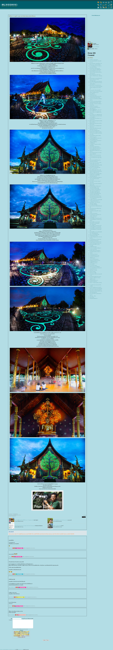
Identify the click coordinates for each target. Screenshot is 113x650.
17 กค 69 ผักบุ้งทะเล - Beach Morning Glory (60, 520)
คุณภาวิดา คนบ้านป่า (56, 533)
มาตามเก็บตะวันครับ (93, 265)
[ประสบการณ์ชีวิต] (108, 8)
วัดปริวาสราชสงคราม (93, 281)
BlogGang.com (20, 649)
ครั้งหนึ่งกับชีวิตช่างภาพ (94, 280)
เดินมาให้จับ (92, 297)
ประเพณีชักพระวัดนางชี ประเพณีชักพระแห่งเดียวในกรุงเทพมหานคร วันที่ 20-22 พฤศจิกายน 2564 (96, 171)
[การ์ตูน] (103, 8)
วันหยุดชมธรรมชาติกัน (94, 235)
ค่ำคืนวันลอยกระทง (93, 95)
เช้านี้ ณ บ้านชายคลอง (93, 213)
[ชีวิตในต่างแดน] (111, 8)
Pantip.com (2, 649)
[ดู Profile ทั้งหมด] (96, 46)
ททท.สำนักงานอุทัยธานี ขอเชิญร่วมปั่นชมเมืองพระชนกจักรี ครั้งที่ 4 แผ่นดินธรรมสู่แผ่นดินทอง (96, 291)
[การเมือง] (101, 5)
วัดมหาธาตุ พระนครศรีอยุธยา (95, 266)
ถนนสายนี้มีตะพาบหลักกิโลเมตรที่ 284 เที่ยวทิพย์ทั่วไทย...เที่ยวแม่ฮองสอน (95, 229)
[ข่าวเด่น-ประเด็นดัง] (101, 3)
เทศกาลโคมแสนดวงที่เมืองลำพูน (95, 208)
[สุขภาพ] (106, 8)
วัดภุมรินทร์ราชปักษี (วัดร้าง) (94, 146)
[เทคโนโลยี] (108, 3)
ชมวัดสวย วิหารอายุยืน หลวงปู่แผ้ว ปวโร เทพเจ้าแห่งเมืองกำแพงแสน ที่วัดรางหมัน (96, 133)
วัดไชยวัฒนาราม (93, 209)
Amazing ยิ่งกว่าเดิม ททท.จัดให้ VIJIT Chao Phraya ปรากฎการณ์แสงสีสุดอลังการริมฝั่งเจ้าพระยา (96, 91)
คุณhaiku (65, 533)
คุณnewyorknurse (11, 533)
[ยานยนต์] (111, 3)
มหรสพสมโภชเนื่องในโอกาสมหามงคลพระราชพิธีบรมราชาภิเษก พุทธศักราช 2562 (95, 277)
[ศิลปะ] (111, 5)
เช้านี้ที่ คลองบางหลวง (93, 262)
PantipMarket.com (7, 649)
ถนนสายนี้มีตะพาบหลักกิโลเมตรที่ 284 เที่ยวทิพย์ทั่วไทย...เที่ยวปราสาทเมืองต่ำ (96, 219)
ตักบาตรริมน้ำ (92, 264)
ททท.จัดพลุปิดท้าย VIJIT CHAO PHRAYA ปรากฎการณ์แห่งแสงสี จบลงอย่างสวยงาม (96, 72)
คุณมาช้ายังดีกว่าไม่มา (30, 533)
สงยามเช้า (92, 179)
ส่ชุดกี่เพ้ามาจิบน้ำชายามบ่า (95, 260)
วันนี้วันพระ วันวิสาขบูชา (94, 59)
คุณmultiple (24, 533)
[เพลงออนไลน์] (103, 5)
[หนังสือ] (108, 5)
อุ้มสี (11, 556)
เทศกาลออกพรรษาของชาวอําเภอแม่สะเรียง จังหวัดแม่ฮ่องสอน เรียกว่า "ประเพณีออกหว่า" (95, 197)
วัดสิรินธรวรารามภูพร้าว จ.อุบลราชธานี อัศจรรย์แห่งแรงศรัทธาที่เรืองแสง (95, 107)
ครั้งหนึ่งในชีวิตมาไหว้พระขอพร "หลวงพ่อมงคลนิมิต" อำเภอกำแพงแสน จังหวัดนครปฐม (95, 187)
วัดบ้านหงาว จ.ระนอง (93, 270)
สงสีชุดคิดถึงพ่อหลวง (94, 261)
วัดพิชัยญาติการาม (93, 217)
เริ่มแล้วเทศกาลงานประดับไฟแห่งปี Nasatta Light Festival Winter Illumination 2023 (96, 79)
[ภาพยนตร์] (103, 3)
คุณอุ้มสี (20, 533)
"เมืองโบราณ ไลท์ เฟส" (94, 254)
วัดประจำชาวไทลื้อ (93, 272)
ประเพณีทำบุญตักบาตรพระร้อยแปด (96, 81)
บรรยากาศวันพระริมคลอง (94, 259)
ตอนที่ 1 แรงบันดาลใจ (57, 525)
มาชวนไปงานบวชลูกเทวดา (94, 256)
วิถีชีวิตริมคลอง (92, 257)
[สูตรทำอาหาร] (98, 3)
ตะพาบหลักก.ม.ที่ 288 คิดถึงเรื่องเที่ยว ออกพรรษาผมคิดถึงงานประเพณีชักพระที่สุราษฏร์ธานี (95, 191)
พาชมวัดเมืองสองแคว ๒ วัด (94, 255)
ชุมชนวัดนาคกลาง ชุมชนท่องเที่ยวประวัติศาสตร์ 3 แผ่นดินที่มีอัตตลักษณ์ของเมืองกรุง (96, 175)
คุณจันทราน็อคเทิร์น (70, 533)
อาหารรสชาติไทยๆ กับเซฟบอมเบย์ (95, 267)
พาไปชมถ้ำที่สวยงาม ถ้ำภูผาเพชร (95, 239)
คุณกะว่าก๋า (17, 533)
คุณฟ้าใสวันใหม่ (37, 533)
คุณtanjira (50, 533)
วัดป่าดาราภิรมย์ (92, 271)
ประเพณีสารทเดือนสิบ (93, 204)
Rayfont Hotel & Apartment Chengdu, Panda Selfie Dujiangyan (25, 525)
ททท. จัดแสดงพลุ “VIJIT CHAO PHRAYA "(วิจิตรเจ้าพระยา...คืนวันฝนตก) (96, 76)
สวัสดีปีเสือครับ (92, 143)
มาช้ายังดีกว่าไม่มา (13, 587)
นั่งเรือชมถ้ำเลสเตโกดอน (94, 240)
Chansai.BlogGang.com (96, 15)
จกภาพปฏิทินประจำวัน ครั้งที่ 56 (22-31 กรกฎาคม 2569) (24, 520)
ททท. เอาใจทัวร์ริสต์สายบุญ (94, 234)
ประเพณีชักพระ (92, 93)
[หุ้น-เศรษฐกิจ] (101, 8)
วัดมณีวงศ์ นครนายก (93, 269)
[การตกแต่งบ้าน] (106, 3)
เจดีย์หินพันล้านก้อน (93, 246)
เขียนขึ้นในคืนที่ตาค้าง (94, 298)
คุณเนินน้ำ (62, 533)
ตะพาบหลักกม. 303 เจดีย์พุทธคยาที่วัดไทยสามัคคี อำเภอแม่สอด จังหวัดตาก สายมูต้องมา (96, 116)
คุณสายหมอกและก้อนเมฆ (44, 533)
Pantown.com (13, 649)
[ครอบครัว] (106, 5)
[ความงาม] (98, 5)
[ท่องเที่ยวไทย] (98, 8)
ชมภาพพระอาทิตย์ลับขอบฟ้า (95, 130)
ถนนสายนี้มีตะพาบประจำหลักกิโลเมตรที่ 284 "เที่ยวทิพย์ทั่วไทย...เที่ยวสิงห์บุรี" (95, 223)
